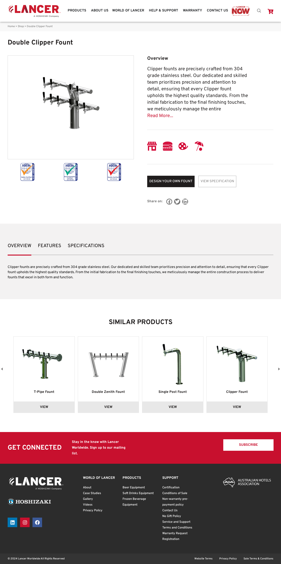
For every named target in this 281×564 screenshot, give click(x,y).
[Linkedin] (12, 522)
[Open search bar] (259, 11)
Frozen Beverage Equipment (134, 502)
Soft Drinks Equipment (138, 493)
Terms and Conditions (177, 528)
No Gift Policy (171, 516)
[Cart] (270, 11)
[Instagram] (25, 522)
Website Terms (203, 558)
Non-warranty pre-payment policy (175, 502)
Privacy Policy (92, 510)
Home (11, 26)
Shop (21, 26)
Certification (170, 488)
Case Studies (92, 493)
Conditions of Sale (174, 493)
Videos (88, 505)
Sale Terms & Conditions (258, 558)
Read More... (160, 116)
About (87, 488)
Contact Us (170, 510)
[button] (169, 202)
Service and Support (176, 522)
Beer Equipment (134, 488)
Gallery (88, 499)
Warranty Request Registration (175, 536)
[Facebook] (37, 522)
